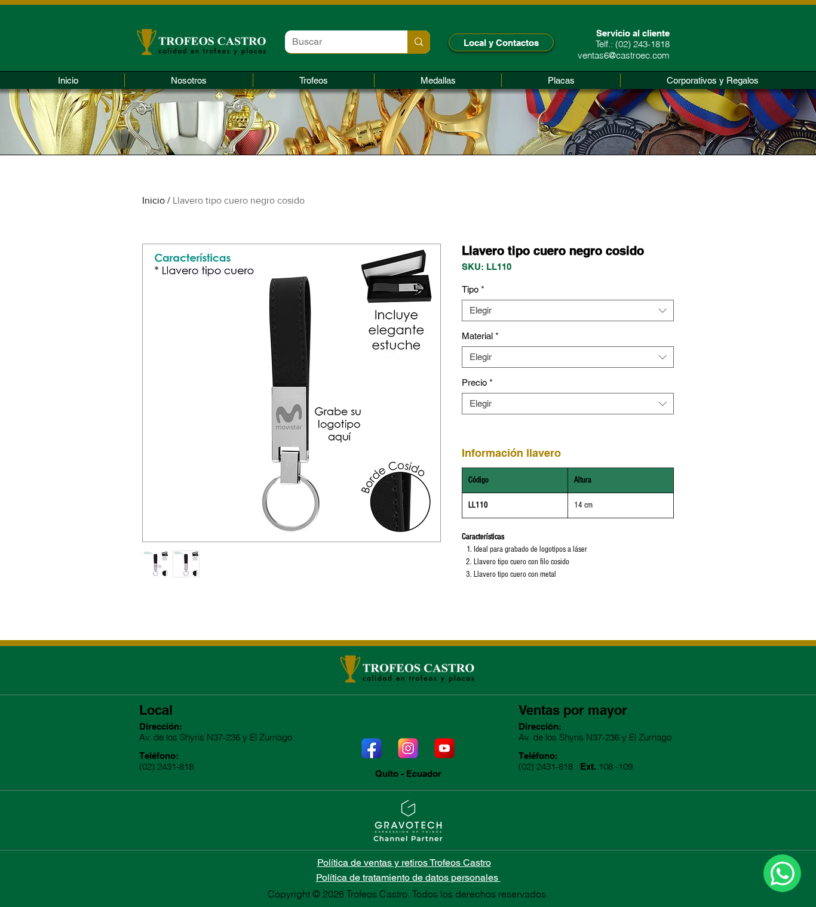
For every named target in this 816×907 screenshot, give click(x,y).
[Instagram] (408, 748)
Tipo (473, 289)
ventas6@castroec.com (624, 55)
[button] (313, 80)
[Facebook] (371, 748)
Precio (477, 382)
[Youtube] (444, 748)
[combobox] (568, 310)
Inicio (153, 200)
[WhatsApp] (782, 873)
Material (480, 336)
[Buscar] (418, 41)
